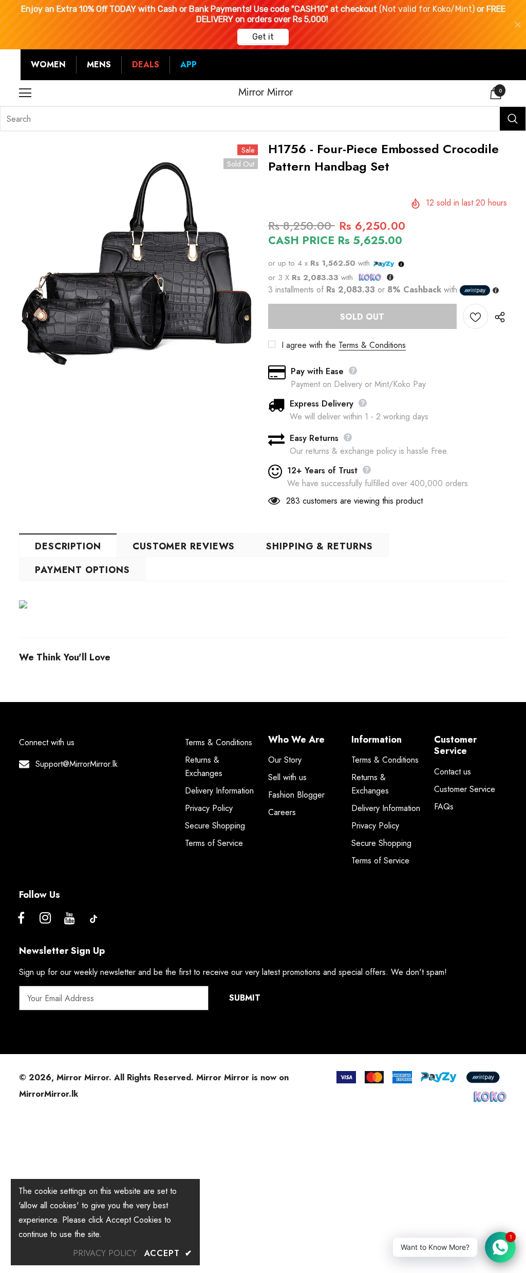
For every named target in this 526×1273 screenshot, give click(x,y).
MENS (99, 64)
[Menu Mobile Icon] (25, 93)
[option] (138, 266)
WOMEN (48, 64)
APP (188, 64)
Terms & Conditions (372, 345)
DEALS (145, 64)
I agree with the (308, 345)
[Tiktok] (93, 919)
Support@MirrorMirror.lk (76, 764)
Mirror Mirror (265, 92)
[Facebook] (21, 919)
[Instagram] (45, 919)
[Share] (497, 316)
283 (293, 501)
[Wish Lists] (475, 316)
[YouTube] (69, 919)
